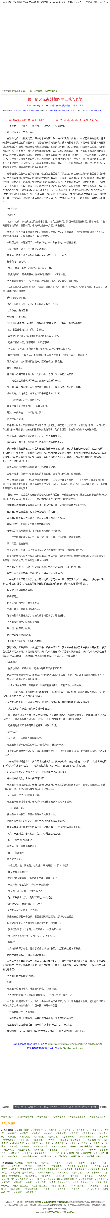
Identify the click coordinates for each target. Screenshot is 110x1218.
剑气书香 (80, 1130)
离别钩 (66, 1150)
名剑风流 (25, 1136)
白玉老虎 (101, 1146)
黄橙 (15, 111)
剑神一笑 (74, 1153)
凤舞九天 (79, 1150)
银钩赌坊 (74, 1176)
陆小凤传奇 (18, 1143)
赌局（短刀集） (20, 1186)
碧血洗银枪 (24, 1150)
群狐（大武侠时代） (83, 1182)
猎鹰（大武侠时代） (59, 1182)
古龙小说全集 (18, 91)
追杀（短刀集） (58, 1186)
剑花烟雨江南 (41, 1146)
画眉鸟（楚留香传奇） (21, 1169)
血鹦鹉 (26, 1146)
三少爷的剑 (86, 1146)
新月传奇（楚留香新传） (22, 1172)
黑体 (55, 111)
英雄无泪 (14, 1153)
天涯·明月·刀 (59, 1146)
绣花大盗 (46, 1176)
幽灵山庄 (89, 1176)
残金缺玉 (66, 1130)
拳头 (73, 1146)
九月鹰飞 (33, 1143)
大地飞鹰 (39, 1150)
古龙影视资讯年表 (98, 1117)
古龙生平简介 (7, 1117)
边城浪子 (23, 1179)
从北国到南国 (22, 1130)
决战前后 (60, 1176)
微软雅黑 (61, 111)
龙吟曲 (12, 1136)
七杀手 (46, 1143)
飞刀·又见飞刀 (57, 1153)
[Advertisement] (55, 27)
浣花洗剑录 (14, 1166)
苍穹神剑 (38, 1130)
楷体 (67, 111)
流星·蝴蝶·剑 (93, 1140)
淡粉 (24, 111)
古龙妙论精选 (43, 1117)
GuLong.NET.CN (57, 2)
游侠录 (45, 1163)
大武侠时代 (61, 1156)
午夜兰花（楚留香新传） (34, 1153)
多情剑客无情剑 (86, 1136)
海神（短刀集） (78, 1186)
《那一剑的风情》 (63, 105)
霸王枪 (14, 1146)
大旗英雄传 (89, 1133)
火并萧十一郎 (94, 1156)
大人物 (51, 1140)
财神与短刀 (77, 1156)
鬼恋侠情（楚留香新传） (47, 1169)
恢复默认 (97, 111)
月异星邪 (95, 1130)
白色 (37, 111)
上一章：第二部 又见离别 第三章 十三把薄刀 (25, 120)
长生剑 (72, 1143)
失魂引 (12, 1133)
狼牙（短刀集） (39, 1186)
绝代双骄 (53, 1136)
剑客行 (24, 1133)
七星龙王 (53, 1150)
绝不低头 (59, 1143)
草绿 (33, 111)
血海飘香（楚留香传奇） (78, 1166)
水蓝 (28, 111)
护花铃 (48, 1133)
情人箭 (74, 1133)
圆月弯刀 (9, 1150)
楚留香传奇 (68, 1136)
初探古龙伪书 (59, 1117)
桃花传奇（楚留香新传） (70, 1140)
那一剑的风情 (30, 1156)
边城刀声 (46, 1156)
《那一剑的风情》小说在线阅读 (42, 91)
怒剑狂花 (13, 1156)
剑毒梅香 (52, 1130)
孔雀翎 (84, 1143)
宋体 (51, 111)
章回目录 (53, 1107)
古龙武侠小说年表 (77, 1117)
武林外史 (39, 1136)
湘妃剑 (36, 1133)
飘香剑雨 (61, 1133)
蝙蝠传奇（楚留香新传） (75, 1169)
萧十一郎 (24, 1140)
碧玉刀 (97, 1143)
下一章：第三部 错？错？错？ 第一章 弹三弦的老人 (75, 120)
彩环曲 (19, 1163)
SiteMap (70, 1212)
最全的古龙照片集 (25, 1117)
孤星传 (81, 1163)
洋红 (20, 111)
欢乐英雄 (38, 1140)
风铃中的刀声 (90, 1153)
